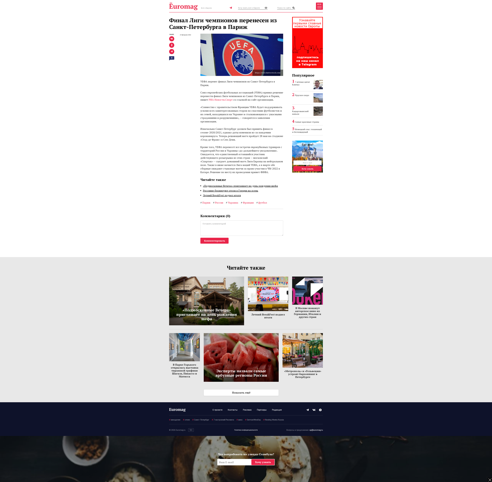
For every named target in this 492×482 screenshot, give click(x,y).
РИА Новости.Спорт (221, 99)
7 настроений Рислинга (223, 420)
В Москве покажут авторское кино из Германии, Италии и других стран (307, 312)
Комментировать (214, 240)
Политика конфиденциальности (246, 430)
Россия (218, 202)
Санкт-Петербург (200, 420)
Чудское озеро (302, 95)
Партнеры (262, 410)
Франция (247, 202)
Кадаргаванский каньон (300, 112)
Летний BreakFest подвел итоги (222, 195)
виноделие (174, 420)
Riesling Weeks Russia (273, 420)
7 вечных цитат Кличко (301, 83)
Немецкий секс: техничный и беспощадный (307, 130)
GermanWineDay (253, 420)
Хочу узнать (307, 168)
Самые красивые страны (307, 121)
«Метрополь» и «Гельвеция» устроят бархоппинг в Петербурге (302, 374)
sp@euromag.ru (316, 430)
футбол (261, 202)
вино (240, 420)
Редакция (277, 410)
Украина (232, 202)
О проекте (217, 410)
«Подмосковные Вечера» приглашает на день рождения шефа (240, 186)
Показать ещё (241, 392)
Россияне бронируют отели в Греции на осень (230, 190)
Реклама (247, 410)
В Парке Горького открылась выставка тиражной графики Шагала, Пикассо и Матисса (184, 370)
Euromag (183, 6)
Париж (205, 202)
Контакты (233, 410)
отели (186, 420)
